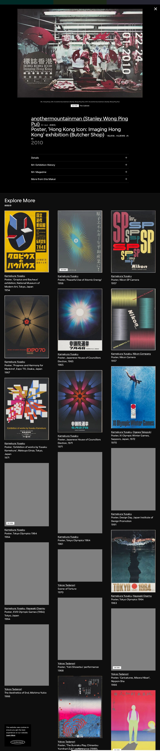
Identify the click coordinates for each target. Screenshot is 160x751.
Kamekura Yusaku (14, 276)
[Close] (155, 9)
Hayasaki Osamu (35, 608)
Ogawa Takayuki (142, 432)
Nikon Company (142, 353)
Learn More (10, 735)
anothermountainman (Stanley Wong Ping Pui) (79, 121)
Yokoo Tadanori (13, 689)
